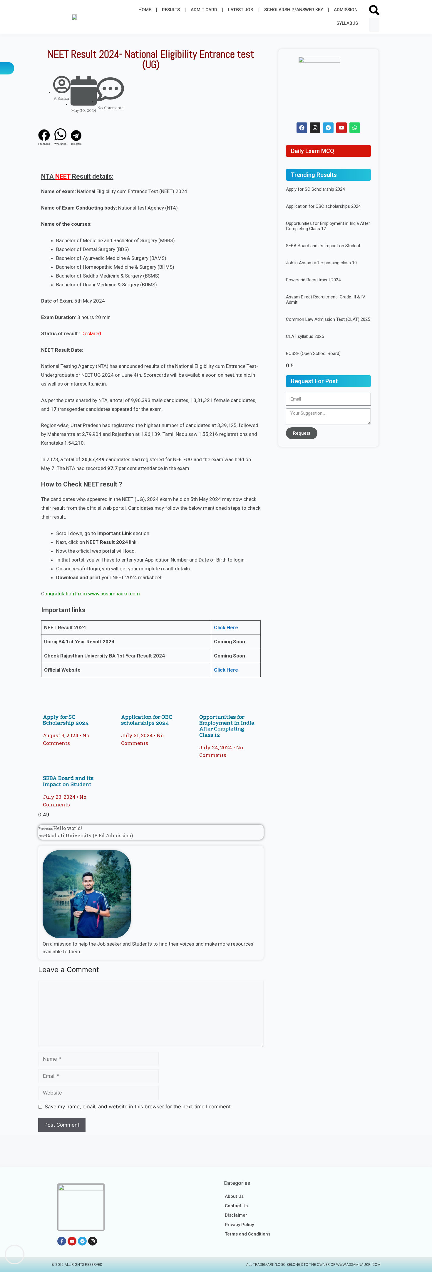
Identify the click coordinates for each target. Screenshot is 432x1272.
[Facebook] (302, 127)
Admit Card (204, 9)
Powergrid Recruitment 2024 (313, 280)
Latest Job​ (240, 9)
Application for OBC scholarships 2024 (146, 720)
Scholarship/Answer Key (293, 9)
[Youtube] (341, 127)
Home (144, 9)
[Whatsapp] (354, 127)
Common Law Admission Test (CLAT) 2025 (328, 319)
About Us (234, 1196)
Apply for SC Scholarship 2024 (66, 720)
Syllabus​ (347, 23)
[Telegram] (328, 127)
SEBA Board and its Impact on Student (68, 781)
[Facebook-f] (61, 1241)
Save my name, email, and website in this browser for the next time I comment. (138, 1107)
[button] (374, 11)
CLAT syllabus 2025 (305, 336)
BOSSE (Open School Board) (313, 353)
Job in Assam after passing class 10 (321, 262)
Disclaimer (236, 1215)
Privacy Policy (239, 1224)
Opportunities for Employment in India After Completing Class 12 (226, 726)
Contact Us (236, 1205)
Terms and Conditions (247, 1234)
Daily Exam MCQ (312, 151)
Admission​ (346, 9)
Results (171, 9)
